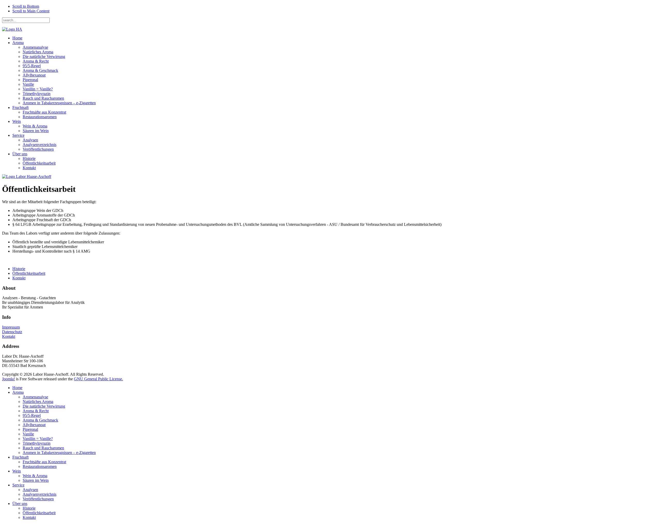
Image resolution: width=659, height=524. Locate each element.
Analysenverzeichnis (39, 144)
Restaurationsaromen (40, 117)
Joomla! (8, 379)
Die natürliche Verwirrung (44, 56)
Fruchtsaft (20, 107)
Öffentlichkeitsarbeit (39, 163)
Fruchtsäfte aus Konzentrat (44, 112)
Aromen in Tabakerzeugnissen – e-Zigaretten (59, 103)
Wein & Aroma (35, 126)
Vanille (28, 84)
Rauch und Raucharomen (43, 98)
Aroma (18, 42)
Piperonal (30, 80)
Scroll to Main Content (30, 11)
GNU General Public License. (98, 379)
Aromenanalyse (35, 47)
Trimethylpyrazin (36, 93)
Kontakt (29, 168)
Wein (16, 121)
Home (17, 38)
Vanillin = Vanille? (38, 89)
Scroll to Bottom (25, 6)
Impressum (11, 327)
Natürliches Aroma (38, 52)
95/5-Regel (32, 66)
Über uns (19, 154)
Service (18, 135)
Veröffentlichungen (38, 149)
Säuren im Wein (36, 130)
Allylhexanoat (34, 75)
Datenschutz (12, 332)
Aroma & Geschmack (40, 70)
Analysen (30, 140)
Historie (29, 158)
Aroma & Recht (36, 61)
